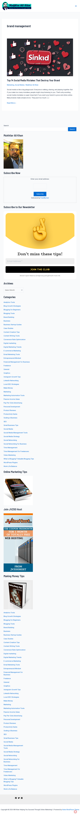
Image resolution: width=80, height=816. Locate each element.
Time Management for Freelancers (16, 451)
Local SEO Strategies (11, 384)
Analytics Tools (9, 302)
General (6, 369)
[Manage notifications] (75, 811)
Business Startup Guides (13, 325)
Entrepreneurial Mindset (12, 358)
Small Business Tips (11, 425)
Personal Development (12, 407)
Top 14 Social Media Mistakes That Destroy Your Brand (33, 80)
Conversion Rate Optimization (14, 339)
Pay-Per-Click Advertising (13, 403)
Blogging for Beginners (12, 310)
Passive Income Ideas (12, 399)
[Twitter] (19, 798)
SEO (5, 422)
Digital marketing (10, 343)
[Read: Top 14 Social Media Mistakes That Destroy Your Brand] (40, 57)
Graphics (7, 373)
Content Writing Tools (12, 336)
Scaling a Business (10, 418)
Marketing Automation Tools (14, 395)
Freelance (7, 366)
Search (6, 126)
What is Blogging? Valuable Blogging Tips (19, 459)
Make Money (8, 388)
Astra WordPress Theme (70, 810)
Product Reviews (10, 410)
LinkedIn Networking (11, 380)
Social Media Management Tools (16, 433)
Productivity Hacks (10, 414)
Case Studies (8, 328)
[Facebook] (16, 798)
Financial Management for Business (17, 362)
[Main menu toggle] (76, 6)
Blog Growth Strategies (12, 306)
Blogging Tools (9, 313)
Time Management (10, 448)
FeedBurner (44, 198)
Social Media (19, 85)
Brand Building (9, 317)
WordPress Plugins (11, 462)
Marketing (10, 85)
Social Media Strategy (12, 436)
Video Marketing (10, 455)
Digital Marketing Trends (12, 347)
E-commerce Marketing (12, 351)
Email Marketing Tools (12, 354)
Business (7, 321)
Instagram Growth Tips (12, 377)
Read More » (11, 103)
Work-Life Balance (10, 466)
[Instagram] (22, 798)
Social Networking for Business (15, 444)
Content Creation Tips (12, 332)
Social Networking (10, 440)
